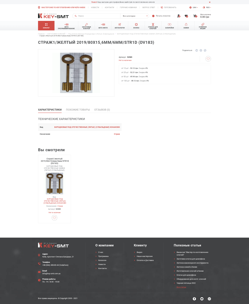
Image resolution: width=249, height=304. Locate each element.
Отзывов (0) (102, 109)
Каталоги (102, 260)
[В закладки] (208, 58)
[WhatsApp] (201, 50)
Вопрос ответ (149, 7)
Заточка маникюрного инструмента (192, 263)
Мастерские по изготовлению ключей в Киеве (63, 7)
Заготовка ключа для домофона (191, 259)
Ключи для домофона (186, 275)
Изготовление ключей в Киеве (190, 271)
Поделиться (187, 50)
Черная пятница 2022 (186, 283)
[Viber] (205, 50)
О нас (100, 252)
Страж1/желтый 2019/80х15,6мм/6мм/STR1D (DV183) (54, 161)
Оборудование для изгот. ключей (191, 279)
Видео (139, 252)
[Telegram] (196, 50)
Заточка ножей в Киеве (187, 267)
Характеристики (50, 109)
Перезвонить (170, 7)
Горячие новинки (128, 7)
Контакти (109, 7)
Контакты (102, 268)
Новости (95, 7)
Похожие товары (78, 109)
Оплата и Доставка (145, 260)
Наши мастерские (145, 256)
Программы (103, 256)
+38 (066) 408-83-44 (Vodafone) (55, 265)
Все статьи (181, 287)
